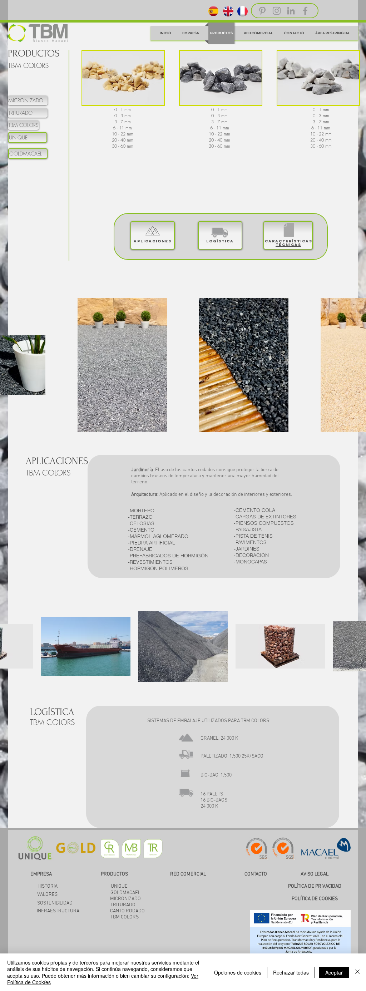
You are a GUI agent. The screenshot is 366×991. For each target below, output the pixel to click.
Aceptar (334, 972)
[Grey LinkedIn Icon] (291, 10)
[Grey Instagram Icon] (276, 10)
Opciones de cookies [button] (237, 972)
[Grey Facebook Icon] (305, 10)
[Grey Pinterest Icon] (262, 10)
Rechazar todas (291, 972)
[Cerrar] (357, 972)
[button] (123, 78)
